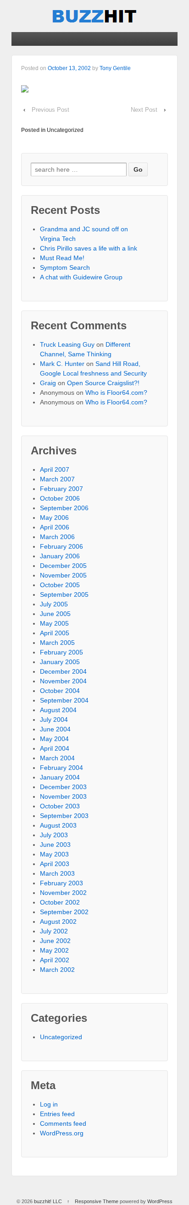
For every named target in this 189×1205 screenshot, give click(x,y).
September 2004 (64, 700)
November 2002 (63, 892)
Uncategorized (65, 130)
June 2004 (55, 729)
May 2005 (54, 623)
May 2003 (54, 854)
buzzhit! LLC (48, 1201)
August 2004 (58, 710)
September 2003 (64, 815)
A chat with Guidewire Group (81, 277)
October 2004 (60, 690)
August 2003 (58, 825)
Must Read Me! (62, 258)
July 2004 (54, 719)
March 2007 (57, 479)
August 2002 (58, 921)
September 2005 (64, 594)
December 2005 (63, 565)
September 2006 (64, 508)
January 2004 (60, 777)
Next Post (144, 109)
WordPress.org (61, 1133)
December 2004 (63, 671)
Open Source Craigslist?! (103, 383)
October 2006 (60, 498)
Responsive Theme (96, 1201)
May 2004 (54, 738)
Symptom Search (65, 267)
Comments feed (63, 1123)
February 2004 (61, 767)
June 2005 (55, 613)
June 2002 (55, 940)
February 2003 (61, 883)
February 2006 (61, 546)
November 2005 (63, 575)
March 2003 (57, 873)
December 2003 (63, 787)
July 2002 (54, 931)
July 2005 (54, 604)
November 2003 (63, 796)
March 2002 (57, 969)
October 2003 (60, 806)
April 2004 (54, 748)
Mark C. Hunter (62, 363)
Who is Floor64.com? (116, 392)
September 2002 (64, 912)
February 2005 (61, 652)
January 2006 (60, 556)
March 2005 (57, 642)
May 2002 (54, 950)
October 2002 (60, 902)
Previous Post (50, 109)
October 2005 (60, 585)
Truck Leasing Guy (67, 344)
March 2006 (57, 536)
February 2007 (61, 488)
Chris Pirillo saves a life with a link (88, 248)
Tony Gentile (115, 68)
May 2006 (54, 517)
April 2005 (54, 633)
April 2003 (54, 863)
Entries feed (57, 1114)
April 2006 (54, 527)
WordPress (159, 1201)
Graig (48, 383)
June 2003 (55, 844)
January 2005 (60, 661)
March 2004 (57, 758)
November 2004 (63, 681)
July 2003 (54, 835)
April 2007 (54, 469)
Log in (49, 1104)
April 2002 (54, 960)
